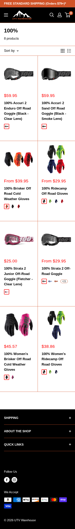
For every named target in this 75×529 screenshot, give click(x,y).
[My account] (60, 15)
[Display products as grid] (62, 51)
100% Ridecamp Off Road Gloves (55, 191)
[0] (67, 15)
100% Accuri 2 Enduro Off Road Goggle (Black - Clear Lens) (17, 111)
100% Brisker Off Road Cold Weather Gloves (17, 194)
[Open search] (52, 15)
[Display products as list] (69, 51)
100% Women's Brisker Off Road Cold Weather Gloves (17, 362)
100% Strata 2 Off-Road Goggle (56, 271)
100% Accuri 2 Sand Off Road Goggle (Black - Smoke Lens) (54, 111)
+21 (64, 281)
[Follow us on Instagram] (14, 480)
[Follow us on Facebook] (7, 480)
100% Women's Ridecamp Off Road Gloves (54, 359)
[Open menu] (6, 15)
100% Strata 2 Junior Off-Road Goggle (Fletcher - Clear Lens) (18, 276)
